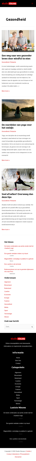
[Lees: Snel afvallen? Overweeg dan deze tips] (18, 179)
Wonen (6, 317)
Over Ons (18, 360)
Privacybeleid (24, 454)
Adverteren (15, 454)
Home (18, 357)
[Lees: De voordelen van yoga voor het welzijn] (18, 110)
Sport (6, 310)
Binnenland (8, 285)
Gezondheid (5, 62)
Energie (6, 298)
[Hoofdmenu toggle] (32, 3)
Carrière (6, 291)
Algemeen (7, 282)
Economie (7, 294)
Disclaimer (18, 457)
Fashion (6, 301)
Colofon (28, 451)
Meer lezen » (6, 91)
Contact (18, 363)
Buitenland (7, 288)
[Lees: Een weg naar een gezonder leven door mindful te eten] (18, 41)
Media (6, 307)
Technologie (8, 313)
